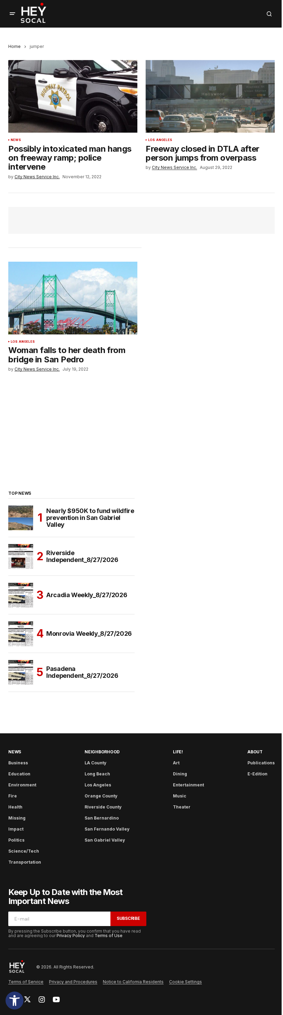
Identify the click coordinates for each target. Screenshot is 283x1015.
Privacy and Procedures (73, 981)
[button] (14, 1000)
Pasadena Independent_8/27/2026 (82, 672)
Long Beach (97, 773)
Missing (17, 818)
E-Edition (257, 773)
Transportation (24, 862)
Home (14, 46)
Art (176, 762)
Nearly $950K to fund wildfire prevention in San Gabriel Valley (90, 517)
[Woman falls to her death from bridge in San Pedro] (72, 298)
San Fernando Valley (107, 829)
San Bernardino (102, 818)
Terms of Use (109, 935)
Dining (180, 773)
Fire (12, 795)
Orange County (101, 795)
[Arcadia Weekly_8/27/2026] (20, 595)
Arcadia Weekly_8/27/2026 (86, 595)
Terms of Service (25, 981)
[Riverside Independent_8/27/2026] (20, 556)
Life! (178, 751)
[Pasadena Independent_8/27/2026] (20, 672)
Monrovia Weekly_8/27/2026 (89, 633)
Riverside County (103, 807)
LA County (95, 762)
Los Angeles (160, 140)
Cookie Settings (185, 981)
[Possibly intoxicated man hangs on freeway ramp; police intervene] (72, 96)
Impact (15, 829)
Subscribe (128, 918)
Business (18, 762)
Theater (182, 807)
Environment (22, 784)
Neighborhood (102, 751)
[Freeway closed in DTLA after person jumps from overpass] (210, 96)
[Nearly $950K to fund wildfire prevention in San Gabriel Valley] (20, 517)
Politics (16, 840)
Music (179, 795)
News (16, 140)
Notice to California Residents (133, 981)
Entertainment (188, 784)
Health (15, 807)
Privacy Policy (71, 935)
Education (19, 773)
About (255, 751)
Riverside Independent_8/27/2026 (82, 556)
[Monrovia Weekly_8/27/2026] (20, 633)
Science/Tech (23, 851)
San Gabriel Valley (105, 840)
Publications (261, 762)
